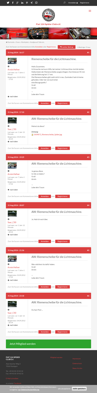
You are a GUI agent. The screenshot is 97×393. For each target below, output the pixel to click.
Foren (18, 42)
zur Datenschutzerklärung (28, 390)
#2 (88, 112)
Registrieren (84, 3)
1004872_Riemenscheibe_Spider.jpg (48, 134)
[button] (7, 3)
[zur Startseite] (48, 15)
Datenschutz (77, 363)
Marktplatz (25, 42)
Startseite (11, 42)
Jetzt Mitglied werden (22, 343)
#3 (88, 157)
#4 (88, 205)
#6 (88, 296)
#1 (88, 52)
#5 (88, 250)
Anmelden (72, 3)
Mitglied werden (56, 357)
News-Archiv (77, 368)
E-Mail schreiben (12, 378)
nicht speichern (79, 389)
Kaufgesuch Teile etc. (37, 42)
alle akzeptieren (64, 389)
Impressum (77, 359)
